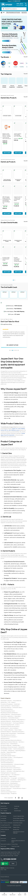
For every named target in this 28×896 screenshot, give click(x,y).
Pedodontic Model (5, 793)
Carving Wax (4, 750)
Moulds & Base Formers (17, 721)
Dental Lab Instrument (6, 723)
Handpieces (14, 793)
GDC (10, 430)
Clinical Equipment (12, 86)
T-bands (23, 433)
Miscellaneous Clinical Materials (8, 719)
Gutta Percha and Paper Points (8, 791)
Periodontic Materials (6, 745)
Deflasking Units (21, 779)
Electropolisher (17, 769)
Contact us (3, 840)
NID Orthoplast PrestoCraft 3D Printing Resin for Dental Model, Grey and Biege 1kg (7, 200)
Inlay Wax (3, 752)
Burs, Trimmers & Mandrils (7, 730)
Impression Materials (6, 721)
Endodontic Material (6, 731)
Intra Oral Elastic (14, 728)
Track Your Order (15, 846)
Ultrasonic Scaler (5, 779)
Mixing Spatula (13, 783)
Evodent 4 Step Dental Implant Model (6, 259)
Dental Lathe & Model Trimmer (8, 755)
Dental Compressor (20, 86)
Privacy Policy (14, 844)
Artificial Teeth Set (5, 714)
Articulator (9, 771)
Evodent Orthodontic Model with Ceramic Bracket (18, 259)
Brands (16, 808)
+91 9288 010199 (9, 859)
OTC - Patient (11, 702)
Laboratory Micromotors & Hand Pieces (10, 767)
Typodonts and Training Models (8, 733)
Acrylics (17, 724)
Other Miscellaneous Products (13, 12)
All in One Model (5, 786)
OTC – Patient (4, 810)
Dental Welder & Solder (6, 748)
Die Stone (21, 742)
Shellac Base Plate (11, 752)
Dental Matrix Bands (13, 718)
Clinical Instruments (16, 714)
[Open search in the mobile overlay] (14, 9)
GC (16, 428)
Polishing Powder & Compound (8, 773)
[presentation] (1, 110)
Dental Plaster (13, 743)
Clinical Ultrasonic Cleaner (19, 788)
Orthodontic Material (6, 707)
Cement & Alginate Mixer (18, 816)
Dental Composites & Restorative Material (11, 740)
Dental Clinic (4, 702)
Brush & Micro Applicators (7, 716)
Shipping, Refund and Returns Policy (18, 841)
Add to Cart (7, 152)
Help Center (3, 846)
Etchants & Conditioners (6, 759)
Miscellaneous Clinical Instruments (9, 747)
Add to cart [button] (7, 271)
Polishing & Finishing (5, 754)
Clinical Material (17, 700)
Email (13, 863)
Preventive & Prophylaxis (7, 704)
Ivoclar (19, 428)
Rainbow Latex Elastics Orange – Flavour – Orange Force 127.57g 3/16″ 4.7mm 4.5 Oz (7, 136)
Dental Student (15, 705)
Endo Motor (13, 779)
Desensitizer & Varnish (6, 700)
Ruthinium (13, 430)
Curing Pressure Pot (15, 781)
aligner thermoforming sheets (7, 435)
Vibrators (3, 771)
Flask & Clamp (18, 730)
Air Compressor (15, 774)
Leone (17, 430)
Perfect (2, 430)
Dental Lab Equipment (18, 748)
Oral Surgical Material (18, 723)
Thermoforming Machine (7, 762)
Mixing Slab (21, 747)
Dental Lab (16, 704)
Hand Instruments (5, 738)
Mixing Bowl (11, 750)
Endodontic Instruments (18, 731)
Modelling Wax (16, 745)
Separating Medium (20, 750)
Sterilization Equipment (6, 769)
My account (3, 838)
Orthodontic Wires (17, 707)
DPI (5, 430)
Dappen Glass (12, 776)
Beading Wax (16, 829)
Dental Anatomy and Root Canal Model (10, 785)
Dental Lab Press (5, 783)
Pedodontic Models (14, 786)
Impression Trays (5, 743)
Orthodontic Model (19, 764)
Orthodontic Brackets (6, 788)
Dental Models (4, 86)
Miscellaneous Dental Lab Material (9, 712)
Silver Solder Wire (5, 778)
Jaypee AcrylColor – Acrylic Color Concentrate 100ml (18, 198)
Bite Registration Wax (18, 771)
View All (25, 56)
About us (13, 838)
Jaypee (13, 428)
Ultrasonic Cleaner (5, 790)
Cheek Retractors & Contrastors (8, 736)
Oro (7, 430)
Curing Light (14, 778)
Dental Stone (4, 718)
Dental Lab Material (5, 705)
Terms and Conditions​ (6, 844)
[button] (13, 280)
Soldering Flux (4, 776)
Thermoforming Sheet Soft (7, 724)
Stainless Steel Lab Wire (6, 709)
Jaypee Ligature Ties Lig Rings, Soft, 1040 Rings (17, 135)
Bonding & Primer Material (7, 761)
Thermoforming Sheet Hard (7, 711)
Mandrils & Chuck (5, 781)
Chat (6, 863)
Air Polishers (21, 778)
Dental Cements (4, 728)
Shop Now (5, 27)
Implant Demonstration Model (8, 766)
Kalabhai (23, 428)
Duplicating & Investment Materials (9, 742)
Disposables (17, 716)
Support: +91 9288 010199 (14, 1)
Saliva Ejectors (21, 719)
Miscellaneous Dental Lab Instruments (10, 726)
